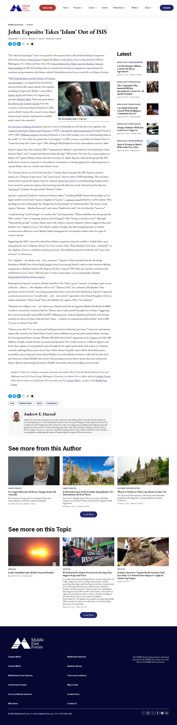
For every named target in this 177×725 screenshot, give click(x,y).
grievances (14, 189)
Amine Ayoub (135, 97)
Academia (52, 403)
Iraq (12, 403)
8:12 (67, 180)
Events (105, 8)
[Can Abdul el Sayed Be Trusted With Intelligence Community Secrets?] (152, 109)
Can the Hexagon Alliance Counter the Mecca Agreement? (129, 68)
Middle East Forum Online (128, 82)
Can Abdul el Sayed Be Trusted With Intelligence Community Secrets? (129, 110)
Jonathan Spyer (135, 133)
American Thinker (54, 38)
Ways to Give (72, 685)
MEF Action (13, 704)
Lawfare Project (102, 376)
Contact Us (72, 704)
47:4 (75, 180)
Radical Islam (25, 403)
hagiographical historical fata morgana (26, 276)
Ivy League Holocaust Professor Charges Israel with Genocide (32, 493)
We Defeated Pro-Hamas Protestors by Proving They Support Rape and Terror (87, 574)
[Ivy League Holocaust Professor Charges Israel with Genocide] (34, 470)
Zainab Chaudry (32, 103)
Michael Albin (24, 99)
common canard (73, 199)
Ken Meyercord (15, 103)
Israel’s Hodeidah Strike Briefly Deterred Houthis (31, 572)
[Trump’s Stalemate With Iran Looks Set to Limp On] (152, 129)
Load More (88, 514)
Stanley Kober (15, 95)
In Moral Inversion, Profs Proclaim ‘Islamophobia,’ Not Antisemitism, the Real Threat (88, 493)
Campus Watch (73, 380)
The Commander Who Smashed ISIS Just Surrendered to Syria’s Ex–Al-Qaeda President (130, 89)
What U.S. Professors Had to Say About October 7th (141, 491)
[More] (83, 8)
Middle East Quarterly (76, 657)
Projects (77, 8)
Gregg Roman (135, 150)
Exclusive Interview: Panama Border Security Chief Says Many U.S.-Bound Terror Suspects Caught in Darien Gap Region (141, 575)
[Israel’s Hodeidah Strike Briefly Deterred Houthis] (34, 551)
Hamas (94, 337)
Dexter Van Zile (81, 607)
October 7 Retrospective (128, 488)
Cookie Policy (73, 694)
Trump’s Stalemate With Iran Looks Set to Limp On (130, 129)
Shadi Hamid (45, 264)
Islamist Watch (14, 666)
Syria (39, 403)
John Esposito (33, 59)
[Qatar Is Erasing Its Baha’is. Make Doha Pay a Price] (152, 146)
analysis (81, 162)
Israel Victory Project (17, 685)
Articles (30, 25)
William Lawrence (29, 134)
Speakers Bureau (74, 666)
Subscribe (47, 8)
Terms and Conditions (77, 675)
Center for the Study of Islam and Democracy (29, 130)
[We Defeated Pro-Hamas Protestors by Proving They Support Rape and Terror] (88, 551)
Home (65, 8)
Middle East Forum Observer (130, 62)
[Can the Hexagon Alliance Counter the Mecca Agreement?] (152, 67)
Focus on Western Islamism (20, 694)
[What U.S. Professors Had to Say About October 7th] (143, 470)
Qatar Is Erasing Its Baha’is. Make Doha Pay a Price (129, 146)
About (147, 8)
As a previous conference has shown (25, 126)
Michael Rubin (135, 117)
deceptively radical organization (77, 130)
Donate (166, 8)
